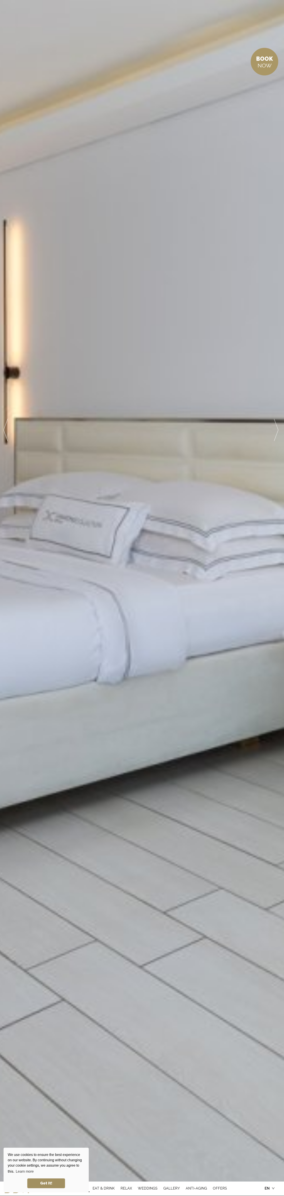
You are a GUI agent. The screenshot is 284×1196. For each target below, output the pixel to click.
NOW (264, 62)
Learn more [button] (25, 1171)
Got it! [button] (46, 1183)
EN (267, 1188)
